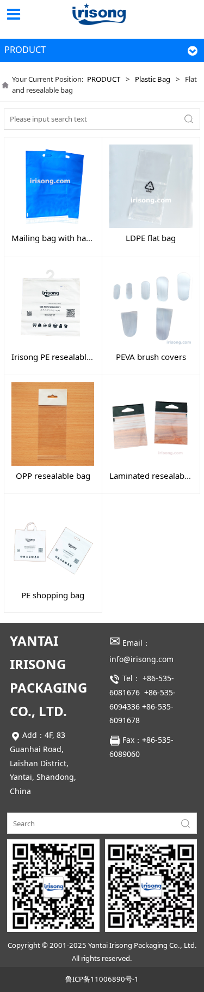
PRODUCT (103, 79)
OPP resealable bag (53, 475)
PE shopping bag (52, 595)
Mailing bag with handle (57, 237)
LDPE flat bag (151, 237)
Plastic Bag (152, 79)
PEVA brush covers (151, 356)
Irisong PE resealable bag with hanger (83, 356)
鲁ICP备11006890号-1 (102, 979)
